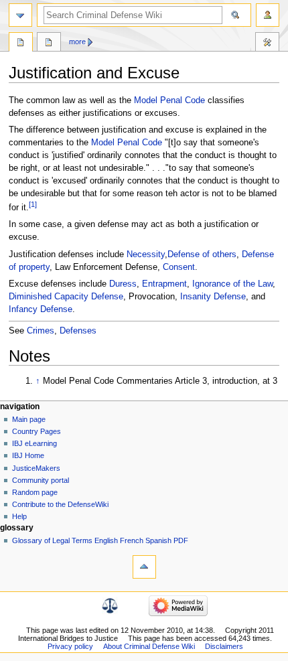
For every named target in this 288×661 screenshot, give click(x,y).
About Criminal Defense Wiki (149, 646)
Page (20, 43)
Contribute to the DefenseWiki (60, 504)
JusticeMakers (36, 468)
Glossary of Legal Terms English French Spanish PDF (100, 540)
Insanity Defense (213, 296)
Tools (267, 43)
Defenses (78, 331)
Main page (29, 419)
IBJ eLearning (34, 443)
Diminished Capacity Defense (66, 296)
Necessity (146, 254)
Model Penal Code (169, 100)
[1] (33, 204)
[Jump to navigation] (20, 15)
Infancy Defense (40, 309)
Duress (123, 284)
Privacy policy (70, 646)
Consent (179, 267)
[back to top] (144, 567)
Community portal (40, 480)
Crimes (40, 331)
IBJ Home (28, 455)
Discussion (49, 43)
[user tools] (267, 15)
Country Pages (36, 431)
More (77, 42)
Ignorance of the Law (232, 284)
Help (19, 516)
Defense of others (201, 254)
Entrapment (164, 284)
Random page (35, 492)
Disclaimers (224, 646)
